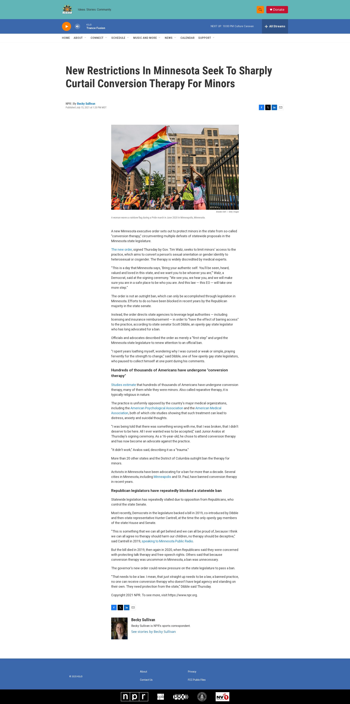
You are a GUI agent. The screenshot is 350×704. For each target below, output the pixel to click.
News (169, 37)
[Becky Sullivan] (119, 628)
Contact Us (146, 680)
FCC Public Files (197, 680)
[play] (66, 26)
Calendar (187, 37)
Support (204, 37)
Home (66, 37)
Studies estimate (123, 385)
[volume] (77, 26)
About (78, 37)
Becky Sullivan (86, 103)
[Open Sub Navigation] (85, 37)
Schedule (118, 37)
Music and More (145, 37)
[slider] (83, 26)
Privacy (192, 671)
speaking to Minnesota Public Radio (167, 541)
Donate (278, 9)
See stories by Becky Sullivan (153, 631)
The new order (121, 249)
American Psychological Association (157, 408)
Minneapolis (162, 477)
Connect (97, 37)
